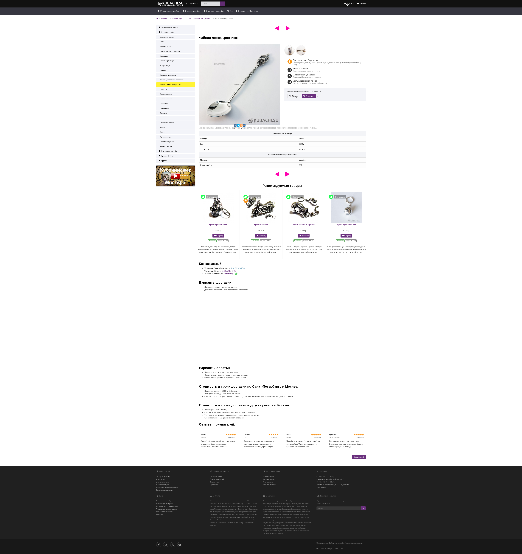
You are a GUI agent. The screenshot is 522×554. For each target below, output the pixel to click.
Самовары (164, 104)
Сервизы (163, 113)
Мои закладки (268, 482)
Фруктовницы (165, 137)
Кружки (163, 70)
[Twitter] (238, 125)
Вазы (162, 42)
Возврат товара (215, 482)
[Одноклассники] (241, 125)
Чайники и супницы (167, 142)
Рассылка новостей (269, 485)
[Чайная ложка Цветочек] (239, 84)
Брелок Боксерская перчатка (304, 225)
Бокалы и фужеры (167, 37)
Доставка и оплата (162, 482)
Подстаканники (166, 94)
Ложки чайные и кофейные (199, 18)
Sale (231, 11)
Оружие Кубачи (167, 156)
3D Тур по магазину (163, 476)
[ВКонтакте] (235, 125)
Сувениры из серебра (215, 11)
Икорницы (164, 56)
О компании (160, 479)
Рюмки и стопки (166, 99)
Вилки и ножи (165, 46)
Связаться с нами (216, 476)
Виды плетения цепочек (164, 512)
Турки (162, 127)
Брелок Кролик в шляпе (218, 225)
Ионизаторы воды (167, 61)
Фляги (162, 132)
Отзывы (241, 11)
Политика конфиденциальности (167, 487)
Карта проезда (321, 487)
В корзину (309, 96)
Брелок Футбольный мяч (346, 225)
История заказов (268, 479)
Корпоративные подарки (164, 490)
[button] (348, 3)
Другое (164, 161)
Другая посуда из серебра (170, 51)
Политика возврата (162, 485)
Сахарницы (164, 108)
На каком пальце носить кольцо (167, 506)
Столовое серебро (192, 11)
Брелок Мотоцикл (261, 225)
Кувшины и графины (168, 75)
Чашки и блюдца (166, 146)
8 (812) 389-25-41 (238, 268)
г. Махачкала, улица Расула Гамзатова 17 (330, 479)
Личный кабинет (268, 476)
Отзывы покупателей (217, 479)
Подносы (163, 89)
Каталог (164, 18)
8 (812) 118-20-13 (229, 271)
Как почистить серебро (164, 501)
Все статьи (159, 514)
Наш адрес (253, 11)
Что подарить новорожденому (166, 509)
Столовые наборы (167, 123)
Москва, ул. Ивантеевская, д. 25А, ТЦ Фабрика (332, 485)
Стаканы (163, 118)
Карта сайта (214, 485)
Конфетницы (165, 65)
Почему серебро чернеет (164, 504)
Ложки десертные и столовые (171, 80)
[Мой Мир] (244, 125)
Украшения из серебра (169, 11)
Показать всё (359, 457)
